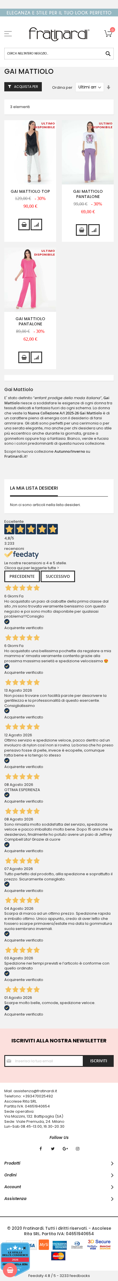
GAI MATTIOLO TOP (30, 191)
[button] (36, 224)
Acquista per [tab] (26, 86)
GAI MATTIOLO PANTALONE (88, 194)
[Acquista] (24, 224)
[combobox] (59, 53)
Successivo (58, 576)
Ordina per (62, 87)
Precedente (22, 576)
